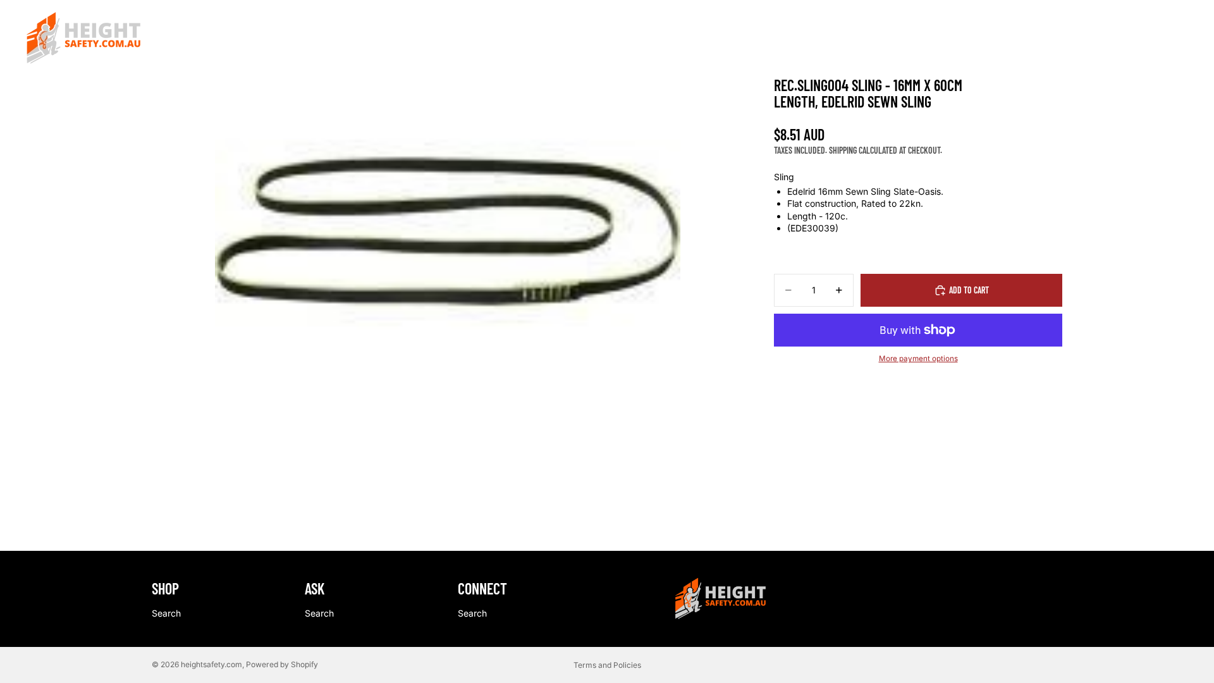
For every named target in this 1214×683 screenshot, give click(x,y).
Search (166, 613)
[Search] (1125, 38)
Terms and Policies (607, 665)
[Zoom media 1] (447, 232)
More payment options (918, 358)
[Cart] (1180, 38)
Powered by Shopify (282, 664)
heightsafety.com (211, 664)
